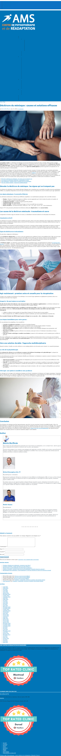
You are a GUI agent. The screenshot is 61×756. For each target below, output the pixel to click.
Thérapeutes (26, 39)
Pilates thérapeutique (29, 59)
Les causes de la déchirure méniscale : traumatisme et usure (15, 180)
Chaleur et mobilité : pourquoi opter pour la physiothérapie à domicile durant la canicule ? (24, 569)
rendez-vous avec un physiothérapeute (39, 428)
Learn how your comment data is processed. (28, 559)
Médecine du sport (28, 65)
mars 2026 (5, 591)
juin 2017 (5, 636)
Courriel (2, 551)
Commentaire (3, 546)
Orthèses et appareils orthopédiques (34, 75)
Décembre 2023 (6, 607)
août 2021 (5, 617)
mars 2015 (5, 642)
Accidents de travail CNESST (31, 68)
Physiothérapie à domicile (31, 60)
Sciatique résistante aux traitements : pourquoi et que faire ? (17, 565)
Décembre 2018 (6, 630)
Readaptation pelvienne (30, 64)
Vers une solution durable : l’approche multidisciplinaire (14, 182)
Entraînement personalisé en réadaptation (36, 76)
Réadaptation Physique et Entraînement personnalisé (43, 41)
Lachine (25, 83)
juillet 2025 (5, 599)
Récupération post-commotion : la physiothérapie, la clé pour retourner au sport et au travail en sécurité (27, 570)
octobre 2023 (6, 609)
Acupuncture (29, 44)
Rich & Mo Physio (5, 109)
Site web (2, 554)
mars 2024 (5, 605)
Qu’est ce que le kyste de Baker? (22, 576)
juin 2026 (5, 589)
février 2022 (6, 614)
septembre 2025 (6, 596)
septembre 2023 (6, 610)
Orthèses (28, 49)
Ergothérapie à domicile (30, 61)
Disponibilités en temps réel (28, 99)
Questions (22, 89)
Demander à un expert (9, 4)
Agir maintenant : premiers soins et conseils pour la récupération (16, 181)
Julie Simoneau (6, 581)
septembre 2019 (6, 625)
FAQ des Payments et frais (30, 93)
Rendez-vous (6, 5)
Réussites (25, 52)
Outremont (26, 87)
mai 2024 (5, 604)
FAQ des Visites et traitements (32, 94)
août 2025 (5, 598)
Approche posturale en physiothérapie (35, 63)
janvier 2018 (6, 633)
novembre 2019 (6, 624)
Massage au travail (28, 73)
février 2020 (6, 620)
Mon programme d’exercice (11, 2)
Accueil (22, 36)
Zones (21, 79)
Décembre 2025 (6, 594)
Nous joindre (23, 98)
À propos (22, 37)
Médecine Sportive (31, 50)
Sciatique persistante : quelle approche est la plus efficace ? (16, 566)
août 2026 (5, 586)
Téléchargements (8, 1)
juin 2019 (5, 627)
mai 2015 (5, 639)
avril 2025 (5, 602)
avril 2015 (5, 641)
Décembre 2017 (6, 634)
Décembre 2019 (6, 623)
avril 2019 (5, 629)
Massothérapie (30, 45)
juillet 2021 (5, 618)
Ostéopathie (29, 47)
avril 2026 (5, 590)
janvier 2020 (6, 622)
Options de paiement (29, 55)
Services (22, 56)
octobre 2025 (6, 595)
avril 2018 (5, 632)
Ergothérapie (30, 42)
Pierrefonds (26, 88)
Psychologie (29, 46)
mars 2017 (5, 637)
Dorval (24, 81)
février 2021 (6, 619)
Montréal (25, 84)
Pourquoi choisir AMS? (29, 51)
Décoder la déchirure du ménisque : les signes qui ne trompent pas (16, 178)
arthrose (34, 172)
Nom (1, 549)
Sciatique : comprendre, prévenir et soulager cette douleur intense (30, 579)
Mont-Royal (26, 85)
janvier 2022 (6, 615)
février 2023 (6, 612)
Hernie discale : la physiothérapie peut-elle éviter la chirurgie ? (17, 567)
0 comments (20, 109)
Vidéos (21, 97)
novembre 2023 (6, 608)
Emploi (5, 7)
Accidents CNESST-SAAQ (29, 90)
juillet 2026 (5, 588)
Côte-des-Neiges (27, 80)
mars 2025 (5, 603)
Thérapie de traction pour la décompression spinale (39, 74)
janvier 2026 (6, 593)
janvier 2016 (6, 638)
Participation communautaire (32, 54)
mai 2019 (5, 628)
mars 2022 (5, 613)
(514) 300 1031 (7, 6)
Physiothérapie (30, 40)
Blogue (21, 95)
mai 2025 (5, 600)
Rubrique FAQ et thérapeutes (32, 92)
